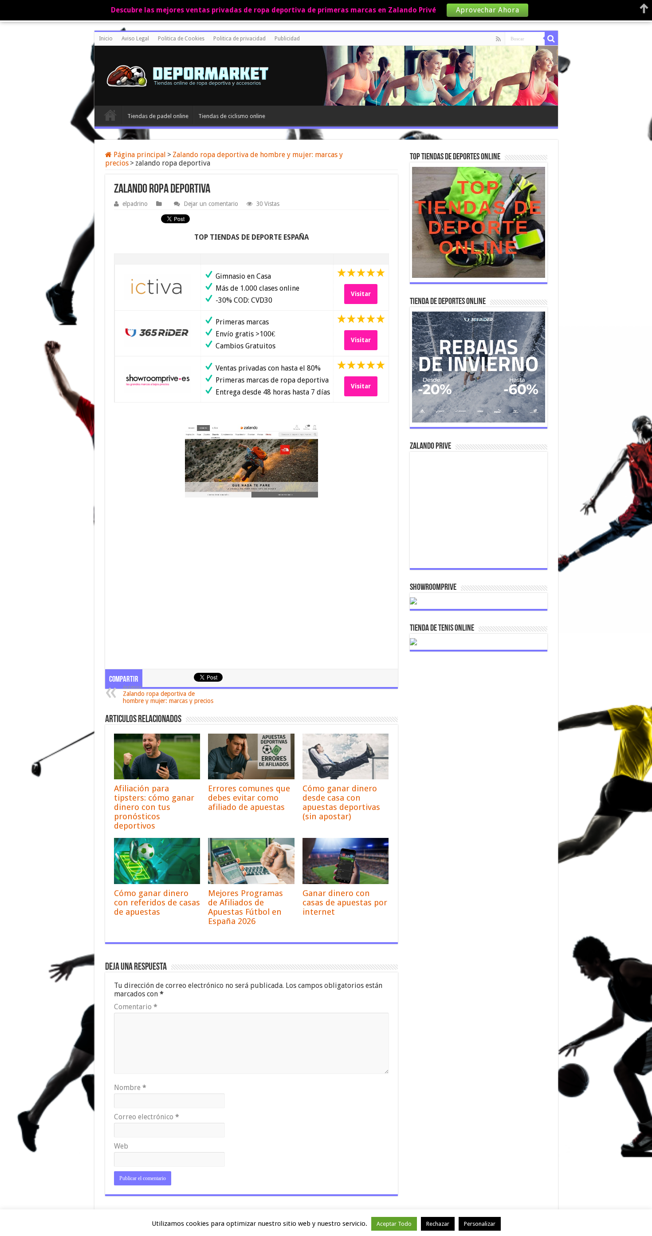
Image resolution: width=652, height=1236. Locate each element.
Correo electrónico (146, 1117)
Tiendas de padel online (158, 116)
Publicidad (287, 39)
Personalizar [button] (479, 1223)
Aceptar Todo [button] (394, 1223)
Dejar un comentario (211, 203)
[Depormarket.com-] (192, 76)
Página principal (139, 154)
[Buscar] (551, 38)
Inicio (106, 39)
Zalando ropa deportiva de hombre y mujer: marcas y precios (168, 694)
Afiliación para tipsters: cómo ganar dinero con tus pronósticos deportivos (154, 807)
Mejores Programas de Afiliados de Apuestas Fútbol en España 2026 (245, 907)
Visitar (361, 293)
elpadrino (135, 203)
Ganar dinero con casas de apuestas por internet (344, 902)
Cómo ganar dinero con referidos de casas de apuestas (157, 902)
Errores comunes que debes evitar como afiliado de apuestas (249, 798)
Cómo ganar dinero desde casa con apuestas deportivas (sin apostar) (341, 802)
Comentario (135, 1007)
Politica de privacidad (239, 39)
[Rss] (498, 39)
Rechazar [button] (437, 1223)
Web (121, 1146)
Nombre (130, 1087)
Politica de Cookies (181, 39)
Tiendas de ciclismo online (231, 116)
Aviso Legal (135, 39)
